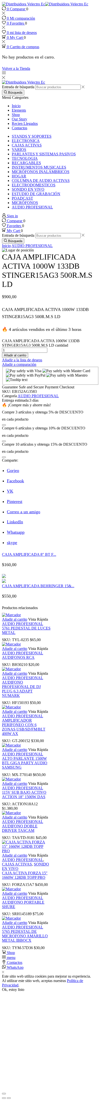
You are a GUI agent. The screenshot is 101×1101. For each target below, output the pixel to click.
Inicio (16, 106)
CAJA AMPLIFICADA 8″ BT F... (29, 554)
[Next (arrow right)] (9, 1098)
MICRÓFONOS (25, 203)
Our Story (19, 119)
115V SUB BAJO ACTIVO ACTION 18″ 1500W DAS (24, 794)
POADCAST (22, 198)
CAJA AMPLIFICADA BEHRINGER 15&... (38, 586)
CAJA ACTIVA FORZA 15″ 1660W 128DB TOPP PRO (25, 875)
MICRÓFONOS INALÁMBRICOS (40, 172)
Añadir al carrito (15, 355)
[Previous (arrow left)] (4, 1098)
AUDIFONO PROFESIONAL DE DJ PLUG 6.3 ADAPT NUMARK (21, 689)
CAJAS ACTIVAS (27, 145)
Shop (16, 115)
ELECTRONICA (26, 141)
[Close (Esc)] (4, 1093)
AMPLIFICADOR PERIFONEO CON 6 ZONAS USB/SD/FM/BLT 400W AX (23, 727)
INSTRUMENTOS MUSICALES (39, 167)
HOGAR (19, 176)
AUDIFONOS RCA (18, 657)
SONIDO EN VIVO (28, 189)
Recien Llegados (25, 123)
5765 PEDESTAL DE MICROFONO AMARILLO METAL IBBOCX (25, 935)
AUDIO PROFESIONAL (32, 207)
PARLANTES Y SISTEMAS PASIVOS (44, 154)
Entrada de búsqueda (18, 87)
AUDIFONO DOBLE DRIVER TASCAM (20, 828)
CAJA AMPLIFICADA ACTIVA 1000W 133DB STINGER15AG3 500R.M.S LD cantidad (41, 343)
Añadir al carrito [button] (14, 619)
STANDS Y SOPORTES (31, 136)
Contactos (19, 128)
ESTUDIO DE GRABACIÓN (36, 194)
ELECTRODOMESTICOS (33, 185)
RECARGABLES (26, 163)
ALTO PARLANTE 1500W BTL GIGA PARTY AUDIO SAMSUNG (24, 762)
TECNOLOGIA (25, 158)
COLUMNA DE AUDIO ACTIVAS (41, 180)
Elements (19, 110)
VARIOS (19, 149)
